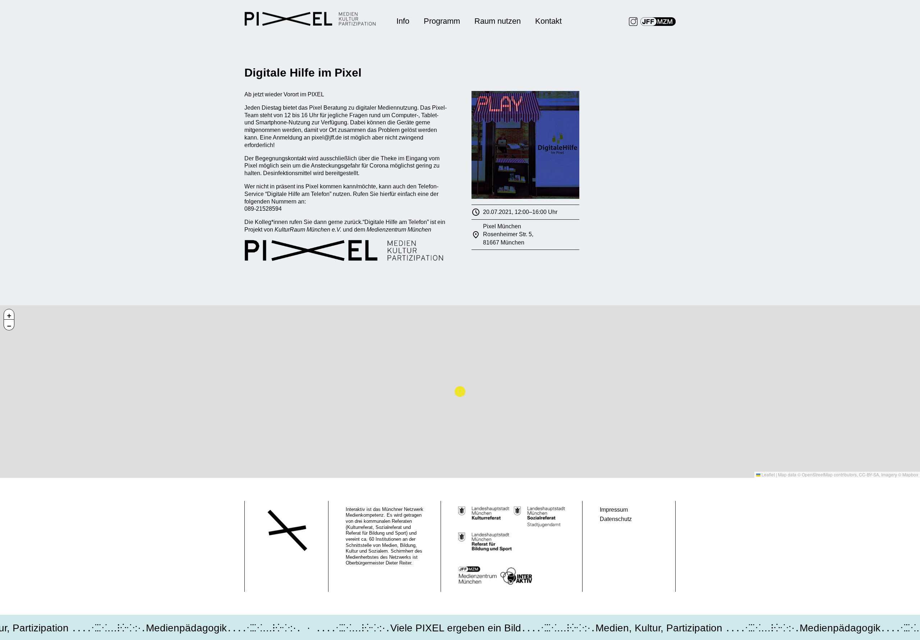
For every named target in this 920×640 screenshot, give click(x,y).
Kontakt (548, 21)
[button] (9, 314)
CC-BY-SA (869, 474)
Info (402, 21)
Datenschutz (616, 519)
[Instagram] (633, 21)
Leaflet (767, 474)
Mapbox (910, 474)
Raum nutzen (497, 21)
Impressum (614, 510)
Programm (442, 21)
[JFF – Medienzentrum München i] (658, 21)
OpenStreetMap (817, 474)
